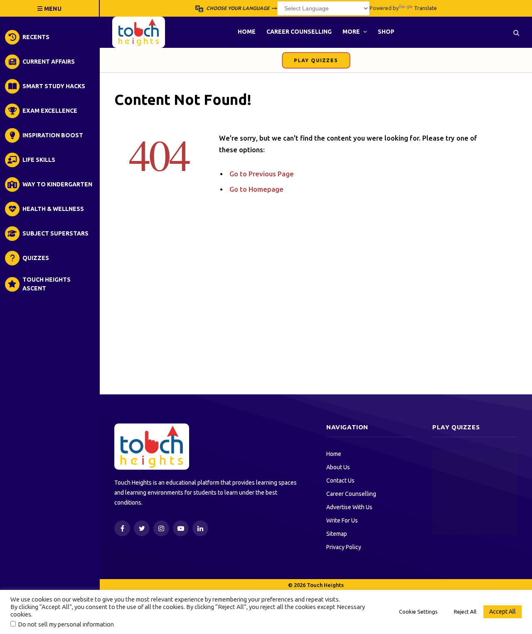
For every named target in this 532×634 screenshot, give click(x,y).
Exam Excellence (49, 110)
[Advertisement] (316, 318)
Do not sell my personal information (66, 624)
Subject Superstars (55, 233)
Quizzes (35, 258)
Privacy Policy (343, 547)
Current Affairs (48, 61)
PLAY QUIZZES (316, 60)
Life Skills (38, 159)
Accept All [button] (502, 611)
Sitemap (336, 533)
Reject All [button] (465, 611)
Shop (386, 31)
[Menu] (50, 8)
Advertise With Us (349, 507)
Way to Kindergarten (57, 184)
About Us (338, 467)
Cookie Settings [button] (418, 611)
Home (247, 31)
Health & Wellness (53, 209)
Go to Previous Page (261, 174)
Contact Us (340, 480)
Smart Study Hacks (53, 86)
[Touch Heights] (138, 32)
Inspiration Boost (52, 135)
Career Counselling (299, 31)
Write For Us (342, 520)
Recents (35, 37)
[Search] (516, 32)
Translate (425, 8)
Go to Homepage (256, 189)
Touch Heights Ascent (46, 284)
